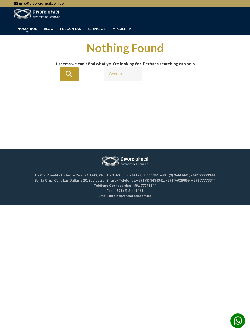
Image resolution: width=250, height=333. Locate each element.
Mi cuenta (121, 29)
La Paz (230, 325)
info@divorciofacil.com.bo (41, 3)
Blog (48, 29)
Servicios (96, 29)
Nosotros (27, 29)
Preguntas (70, 29)
